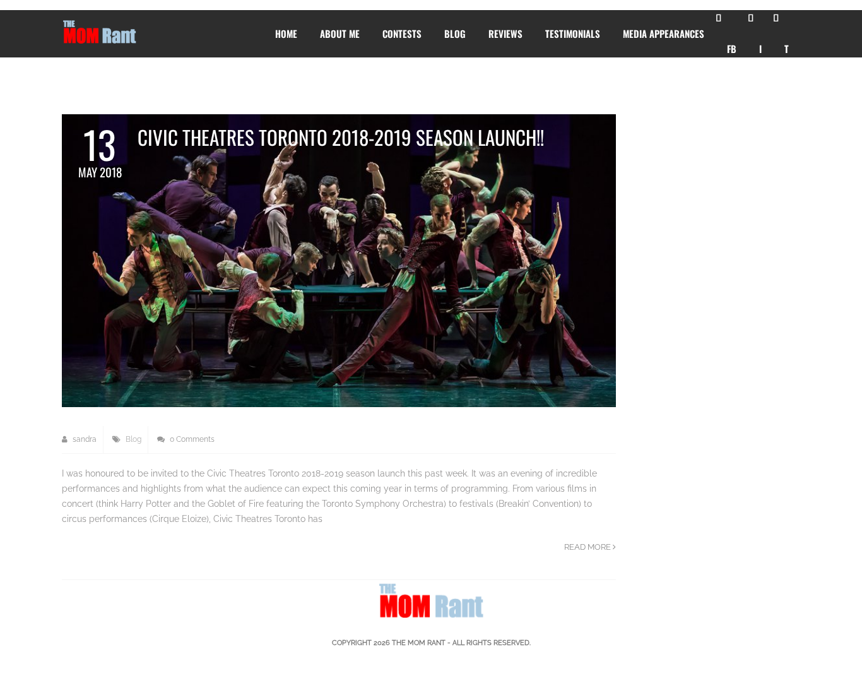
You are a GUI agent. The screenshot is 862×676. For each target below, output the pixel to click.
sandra (84, 439)
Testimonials (572, 33)
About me (340, 33)
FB (731, 49)
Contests (402, 33)
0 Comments (191, 439)
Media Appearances (663, 33)
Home (286, 33)
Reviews (505, 33)
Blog (455, 33)
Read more (588, 547)
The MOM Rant (419, 643)
